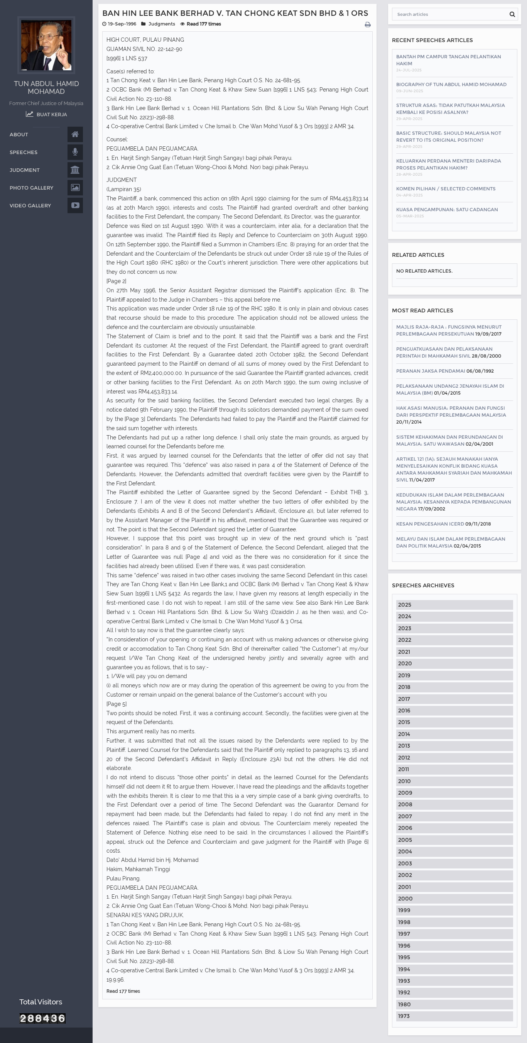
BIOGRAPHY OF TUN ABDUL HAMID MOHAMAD (451, 84)
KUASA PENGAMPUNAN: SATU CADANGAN (447, 209)
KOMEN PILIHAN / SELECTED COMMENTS (446, 189)
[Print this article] (369, 24)
